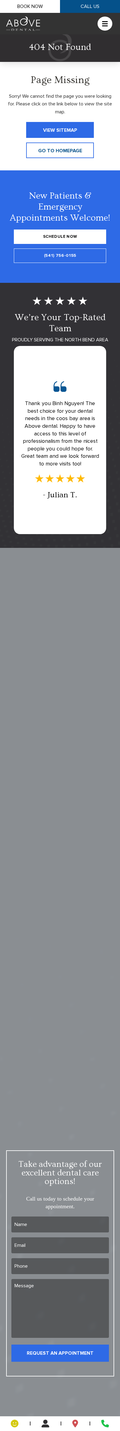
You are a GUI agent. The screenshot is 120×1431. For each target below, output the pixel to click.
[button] (101, 23)
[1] (15, 1424)
